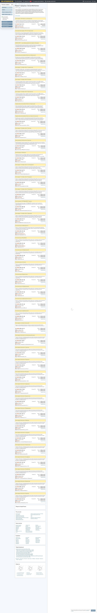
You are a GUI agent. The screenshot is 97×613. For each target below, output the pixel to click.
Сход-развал (18, 514)
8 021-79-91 (19, 340)
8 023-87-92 (20, 499)
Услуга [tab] (16, 7)
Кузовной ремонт (5, 24)
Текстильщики (18, 538)
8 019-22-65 (20, 352)
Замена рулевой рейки (19, 519)
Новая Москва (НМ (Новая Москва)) (37, 555)
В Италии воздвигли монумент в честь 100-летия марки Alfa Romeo (39, 573)
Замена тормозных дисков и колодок (37, 513)
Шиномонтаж (4, 21)
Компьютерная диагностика (35, 514)
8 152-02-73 (20, 170)
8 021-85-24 (20, 450)
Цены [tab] (20, 7)
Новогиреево (38, 540)
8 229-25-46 (20, 231)
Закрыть (93, 610)
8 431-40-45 (20, 462)
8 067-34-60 (20, 438)
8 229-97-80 (20, 48)
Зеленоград (22, 558)
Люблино (17, 541)
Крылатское (38, 541)
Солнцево (27, 542)
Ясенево (17, 539)
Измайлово (27, 541)
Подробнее (43, 26)
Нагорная (17, 527)
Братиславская (38, 526)
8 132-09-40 (20, 182)
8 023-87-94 (20, 425)
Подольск (41, 558)
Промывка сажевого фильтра (35, 517)
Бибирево (17, 543)
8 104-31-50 (20, 36)
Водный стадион (18, 525)
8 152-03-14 (20, 72)
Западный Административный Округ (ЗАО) (23, 555)
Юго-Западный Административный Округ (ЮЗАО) (24, 554)
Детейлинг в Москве (34, 518)
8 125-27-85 (20, 389)
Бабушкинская (28, 528)
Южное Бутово (38, 537)
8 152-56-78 (20, 97)
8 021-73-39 (20, 194)
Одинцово (37, 558)
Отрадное (17, 542)
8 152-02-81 (20, 145)
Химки (17, 559)
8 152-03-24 (20, 109)
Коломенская (28, 527)
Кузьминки (27, 540)
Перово (27, 538)
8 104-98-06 (20, 206)
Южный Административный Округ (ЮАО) (23, 552)
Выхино (37, 525)
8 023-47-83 (20, 377)
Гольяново (27, 537)
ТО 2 (31, 515)
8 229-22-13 (20, 328)
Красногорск (29, 558)
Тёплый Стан (18, 537)
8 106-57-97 (20, 133)
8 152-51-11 (19, 24)
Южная (27, 526)
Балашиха (17, 558)
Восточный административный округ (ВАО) (23, 556)
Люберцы (33, 558)
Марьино (17, 528)
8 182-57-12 (19, 158)
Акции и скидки (5, 26)
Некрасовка (38, 542)
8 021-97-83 (20, 474)
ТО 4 (31, 516)
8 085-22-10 (20, 486)
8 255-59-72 (20, 413)
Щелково (20, 559)
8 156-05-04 (20, 85)
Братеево (37, 538)
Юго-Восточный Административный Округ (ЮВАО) (24, 553)
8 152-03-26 (20, 121)
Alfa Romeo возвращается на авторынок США (29, 573)
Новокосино (38, 539)
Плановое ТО (18, 513)
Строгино (27, 543)
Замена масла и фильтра (20, 516)
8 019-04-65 (20, 401)
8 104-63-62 (20, 60)
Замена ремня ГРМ (19, 518)
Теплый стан (28, 525)
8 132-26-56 (20, 365)
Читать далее (17, 15)
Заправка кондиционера (20, 515)
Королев (25, 558)
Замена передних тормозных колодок (22, 517)
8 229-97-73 (20, 219)
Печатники (37, 527)
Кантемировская (38, 528)
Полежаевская (18, 526)
